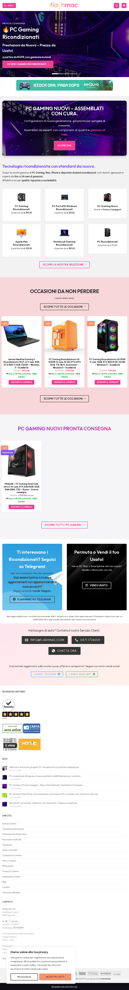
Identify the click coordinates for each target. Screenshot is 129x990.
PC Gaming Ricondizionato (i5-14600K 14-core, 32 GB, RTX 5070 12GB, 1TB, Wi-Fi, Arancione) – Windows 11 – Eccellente (64, 363)
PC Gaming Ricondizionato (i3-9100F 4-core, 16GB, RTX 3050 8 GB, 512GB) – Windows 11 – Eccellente (107, 362)
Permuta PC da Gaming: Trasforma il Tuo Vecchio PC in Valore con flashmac (43, 803)
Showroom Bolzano (11, 892)
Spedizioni (7, 845)
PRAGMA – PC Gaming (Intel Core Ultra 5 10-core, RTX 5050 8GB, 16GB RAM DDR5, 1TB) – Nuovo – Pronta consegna (21, 488)
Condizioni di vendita (12, 855)
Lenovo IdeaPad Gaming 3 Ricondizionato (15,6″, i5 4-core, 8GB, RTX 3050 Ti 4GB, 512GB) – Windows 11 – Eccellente (21, 363)
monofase (105, 978)
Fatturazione (8, 866)
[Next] (122, 44)
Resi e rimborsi (9, 861)
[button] (9, 5)
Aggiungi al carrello (21, 507)
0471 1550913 (18, 928)
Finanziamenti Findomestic (14, 834)
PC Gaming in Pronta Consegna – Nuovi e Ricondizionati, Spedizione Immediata (45, 785)
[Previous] (6, 44)
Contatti (6, 887)
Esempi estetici (9, 823)
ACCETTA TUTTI (55, 977)
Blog (4, 882)
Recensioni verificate (11, 839)
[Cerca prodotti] (116, 5)
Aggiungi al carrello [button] (21, 382)
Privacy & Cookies (10, 871)
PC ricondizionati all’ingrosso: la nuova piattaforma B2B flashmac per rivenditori (45, 776)
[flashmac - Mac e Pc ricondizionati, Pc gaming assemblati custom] (64, 5)
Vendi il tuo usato (9, 850)
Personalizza (24, 977)
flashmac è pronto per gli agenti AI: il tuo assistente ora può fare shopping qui (44, 767)
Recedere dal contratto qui (64, 986)
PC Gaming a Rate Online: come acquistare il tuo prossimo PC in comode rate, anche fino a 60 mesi (53, 794)
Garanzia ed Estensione (13, 829)
